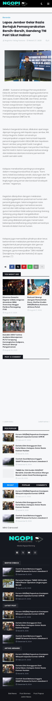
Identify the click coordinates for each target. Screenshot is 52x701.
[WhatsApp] (30, 267)
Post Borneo (25, 693)
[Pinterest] (24, 267)
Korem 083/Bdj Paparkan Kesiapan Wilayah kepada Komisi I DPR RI (32, 435)
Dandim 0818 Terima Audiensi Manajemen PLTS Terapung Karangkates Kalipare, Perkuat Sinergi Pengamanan (13, 341)
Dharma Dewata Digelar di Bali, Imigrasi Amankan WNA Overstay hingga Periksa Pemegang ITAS (13, 303)
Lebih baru (8, 421)
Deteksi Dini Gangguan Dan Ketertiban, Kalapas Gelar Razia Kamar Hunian (31, 448)
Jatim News (26, 697)
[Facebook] (12, 267)
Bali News (12, 693)
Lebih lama (43, 421)
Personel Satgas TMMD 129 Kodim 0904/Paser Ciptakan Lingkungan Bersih (31, 582)
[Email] (36, 267)
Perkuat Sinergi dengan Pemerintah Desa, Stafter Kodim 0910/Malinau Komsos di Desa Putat (37, 302)
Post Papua (39, 693)
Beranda (6, 17)
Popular (26, 485)
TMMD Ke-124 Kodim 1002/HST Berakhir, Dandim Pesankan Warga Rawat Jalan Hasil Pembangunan (32, 472)
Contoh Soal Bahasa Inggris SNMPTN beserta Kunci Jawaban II (32, 460)
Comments (41, 485)
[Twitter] (18, 267)
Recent (10, 485)
